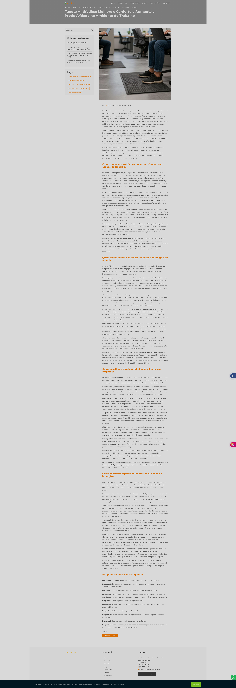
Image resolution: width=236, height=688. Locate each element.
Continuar (196, 684)
